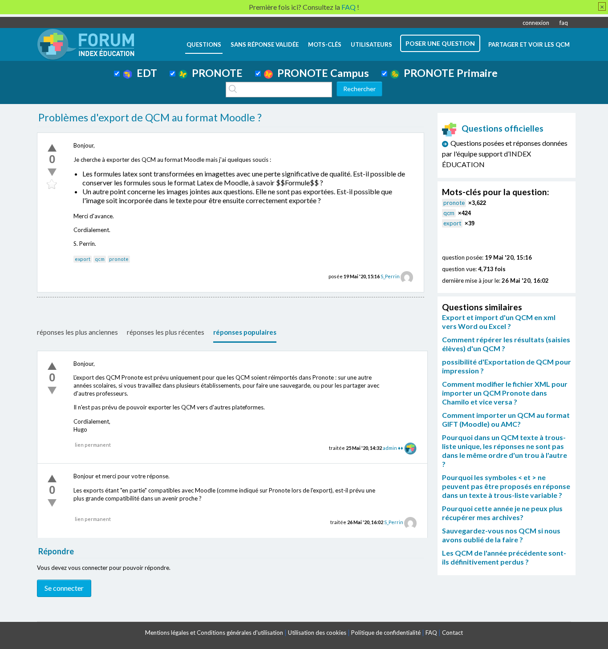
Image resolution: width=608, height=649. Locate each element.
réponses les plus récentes (165, 332)
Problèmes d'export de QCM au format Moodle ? (150, 117)
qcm (100, 259)
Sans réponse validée (265, 44)
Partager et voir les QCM (529, 44)
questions (203, 44)
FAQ (431, 632)
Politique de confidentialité (386, 632)
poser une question (440, 43)
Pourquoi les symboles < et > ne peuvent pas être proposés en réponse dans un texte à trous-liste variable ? (506, 486)
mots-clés (324, 44)
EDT (144, 73)
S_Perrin (390, 276)
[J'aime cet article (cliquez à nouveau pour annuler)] (52, 147)
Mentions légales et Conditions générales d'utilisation (214, 632)
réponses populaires (244, 332)
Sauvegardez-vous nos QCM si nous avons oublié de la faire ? (501, 535)
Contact (452, 632)
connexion (536, 22)
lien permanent (93, 445)
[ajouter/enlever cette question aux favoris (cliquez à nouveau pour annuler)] (52, 184)
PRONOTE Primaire (448, 73)
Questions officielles (502, 128)
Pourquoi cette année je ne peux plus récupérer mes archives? (502, 512)
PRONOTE (215, 73)
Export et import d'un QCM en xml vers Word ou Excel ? (498, 321)
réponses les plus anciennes (77, 332)
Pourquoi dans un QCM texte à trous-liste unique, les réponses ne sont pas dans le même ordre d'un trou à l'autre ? (504, 450)
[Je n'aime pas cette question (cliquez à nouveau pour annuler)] (52, 172)
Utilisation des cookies (317, 632)
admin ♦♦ (393, 448)
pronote (119, 259)
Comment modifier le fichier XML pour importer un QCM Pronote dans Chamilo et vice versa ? (504, 393)
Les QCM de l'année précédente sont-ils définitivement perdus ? (504, 557)
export (82, 259)
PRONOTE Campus (321, 73)
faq (563, 22)
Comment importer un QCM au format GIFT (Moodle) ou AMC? (506, 419)
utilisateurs (371, 44)
